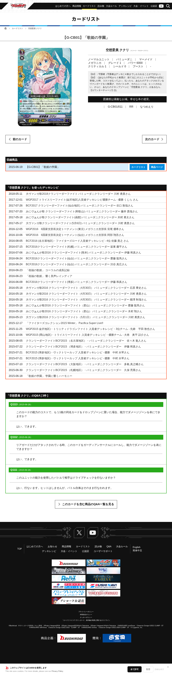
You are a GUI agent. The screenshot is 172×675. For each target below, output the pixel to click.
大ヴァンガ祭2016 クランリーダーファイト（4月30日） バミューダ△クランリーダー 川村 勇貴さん (86, 293)
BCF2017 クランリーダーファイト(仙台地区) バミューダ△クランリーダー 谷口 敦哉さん (79, 205)
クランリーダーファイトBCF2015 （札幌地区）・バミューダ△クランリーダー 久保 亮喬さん (83, 370)
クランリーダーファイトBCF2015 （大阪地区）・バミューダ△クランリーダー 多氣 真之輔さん (85, 364)
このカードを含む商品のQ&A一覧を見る (88, 504)
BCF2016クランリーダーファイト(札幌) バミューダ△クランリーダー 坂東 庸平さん (76, 246)
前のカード (20, 139)
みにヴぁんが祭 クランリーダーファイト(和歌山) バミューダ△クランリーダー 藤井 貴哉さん (82, 211)
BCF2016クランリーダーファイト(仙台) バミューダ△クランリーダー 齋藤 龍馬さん (76, 258)
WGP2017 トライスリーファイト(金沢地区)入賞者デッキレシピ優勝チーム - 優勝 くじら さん (82, 199)
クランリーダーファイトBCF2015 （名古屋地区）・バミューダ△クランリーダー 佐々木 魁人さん (86, 340)
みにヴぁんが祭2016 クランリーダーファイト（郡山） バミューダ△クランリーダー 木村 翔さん (84, 311)
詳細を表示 (159, 669)
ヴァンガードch (161, 6)
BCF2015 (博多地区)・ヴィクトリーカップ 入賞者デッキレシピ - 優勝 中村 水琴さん (77, 352)
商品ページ (157, 167)
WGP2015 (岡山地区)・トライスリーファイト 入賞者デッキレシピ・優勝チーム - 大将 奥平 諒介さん (87, 334)
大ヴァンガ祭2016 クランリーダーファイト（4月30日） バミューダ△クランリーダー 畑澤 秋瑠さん (86, 299)
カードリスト (17, 28)
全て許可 (135, 669)
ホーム (5, 28)
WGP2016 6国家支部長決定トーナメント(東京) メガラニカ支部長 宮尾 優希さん (75, 229)
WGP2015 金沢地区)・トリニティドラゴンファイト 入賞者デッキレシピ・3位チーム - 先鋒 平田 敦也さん (90, 329)
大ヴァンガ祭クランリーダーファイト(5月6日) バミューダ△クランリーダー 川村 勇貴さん (80, 223)
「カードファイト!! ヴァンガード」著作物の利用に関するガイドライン (86, 620)
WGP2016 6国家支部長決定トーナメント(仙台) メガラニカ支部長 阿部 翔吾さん (75, 235)
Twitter (79, 532)
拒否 (148, 669)
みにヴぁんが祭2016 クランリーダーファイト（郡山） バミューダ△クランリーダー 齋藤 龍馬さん (85, 305)
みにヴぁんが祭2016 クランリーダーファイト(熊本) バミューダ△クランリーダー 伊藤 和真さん (83, 252)
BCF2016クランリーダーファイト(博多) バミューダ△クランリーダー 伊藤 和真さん (76, 282)
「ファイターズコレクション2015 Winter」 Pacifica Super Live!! (64, 323)
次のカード (152, 139)
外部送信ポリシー (86, 614)
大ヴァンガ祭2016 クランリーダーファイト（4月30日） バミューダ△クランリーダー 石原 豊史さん (86, 287)
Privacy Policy (57, 671)
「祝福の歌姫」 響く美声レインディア (49, 276)
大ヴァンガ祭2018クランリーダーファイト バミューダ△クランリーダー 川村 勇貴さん (78, 193)
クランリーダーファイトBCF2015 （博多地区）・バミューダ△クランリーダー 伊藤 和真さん (83, 346)
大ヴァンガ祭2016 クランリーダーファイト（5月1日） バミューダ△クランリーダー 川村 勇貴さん (85, 317)
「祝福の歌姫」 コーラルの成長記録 (48, 270)
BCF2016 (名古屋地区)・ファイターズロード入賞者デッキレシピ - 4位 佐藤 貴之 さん (77, 240)
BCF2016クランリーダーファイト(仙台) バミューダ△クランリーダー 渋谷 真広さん (76, 264)
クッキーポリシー (86, 617)
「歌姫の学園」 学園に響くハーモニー (49, 376)
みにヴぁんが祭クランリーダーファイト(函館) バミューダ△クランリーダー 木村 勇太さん (80, 217)
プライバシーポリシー (86, 612)
